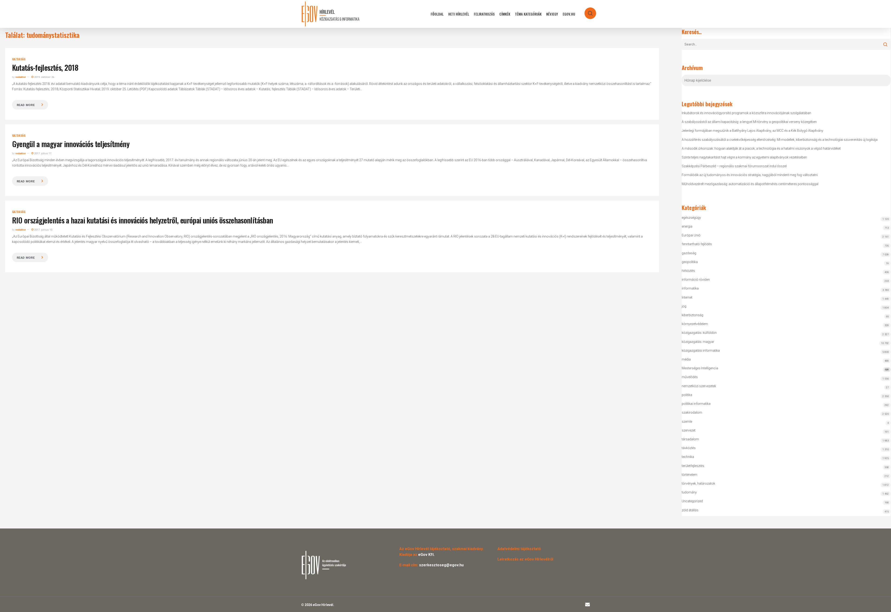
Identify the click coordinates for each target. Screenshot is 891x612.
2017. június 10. (43, 229)
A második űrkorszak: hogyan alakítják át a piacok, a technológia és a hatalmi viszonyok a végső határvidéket (761, 148)
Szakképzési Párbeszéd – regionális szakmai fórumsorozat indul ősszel (734, 166)
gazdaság (19, 59)
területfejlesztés (693, 466)
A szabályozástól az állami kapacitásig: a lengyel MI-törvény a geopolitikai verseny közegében (749, 122)
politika (687, 395)
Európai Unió (691, 235)
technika (688, 457)
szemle (687, 421)
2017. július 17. (42, 153)
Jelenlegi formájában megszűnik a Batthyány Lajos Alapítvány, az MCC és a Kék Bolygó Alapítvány (752, 130)
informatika (690, 288)
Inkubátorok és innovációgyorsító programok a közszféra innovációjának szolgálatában (746, 113)
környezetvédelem (695, 324)
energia (687, 226)
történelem (689, 475)
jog (684, 306)
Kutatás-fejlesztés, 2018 (45, 67)
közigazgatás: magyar (698, 342)
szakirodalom (692, 412)
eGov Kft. (426, 554)
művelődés (690, 377)
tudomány (689, 492)
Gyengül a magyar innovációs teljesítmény (70, 143)
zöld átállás (690, 510)
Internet (687, 297)
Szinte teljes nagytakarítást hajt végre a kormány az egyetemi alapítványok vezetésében (744, 157)
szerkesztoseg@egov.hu (441, 565)
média (686, 359)
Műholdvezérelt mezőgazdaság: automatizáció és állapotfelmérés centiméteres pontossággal (750, 184)
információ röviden (696, 279)
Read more (26, 105)
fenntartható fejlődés (697, 244)
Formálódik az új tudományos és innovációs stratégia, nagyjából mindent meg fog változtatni (750, 175)
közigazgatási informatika (701, 350)
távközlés (689, 448)
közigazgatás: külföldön (699, 333)
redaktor (20, 77)
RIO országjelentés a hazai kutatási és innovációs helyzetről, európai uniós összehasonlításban (142, 220)
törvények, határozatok (698, 483)
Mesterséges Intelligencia (785, 368)
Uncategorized (692, 501)
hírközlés (688, 271)
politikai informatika (696, 404)
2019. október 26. (44, 77)
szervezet (688, 430)
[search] (587, 11)
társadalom (690, 439)
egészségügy (691, 217)
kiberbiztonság (692, 315)
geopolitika (690, 262)
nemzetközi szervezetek (699, 386)
